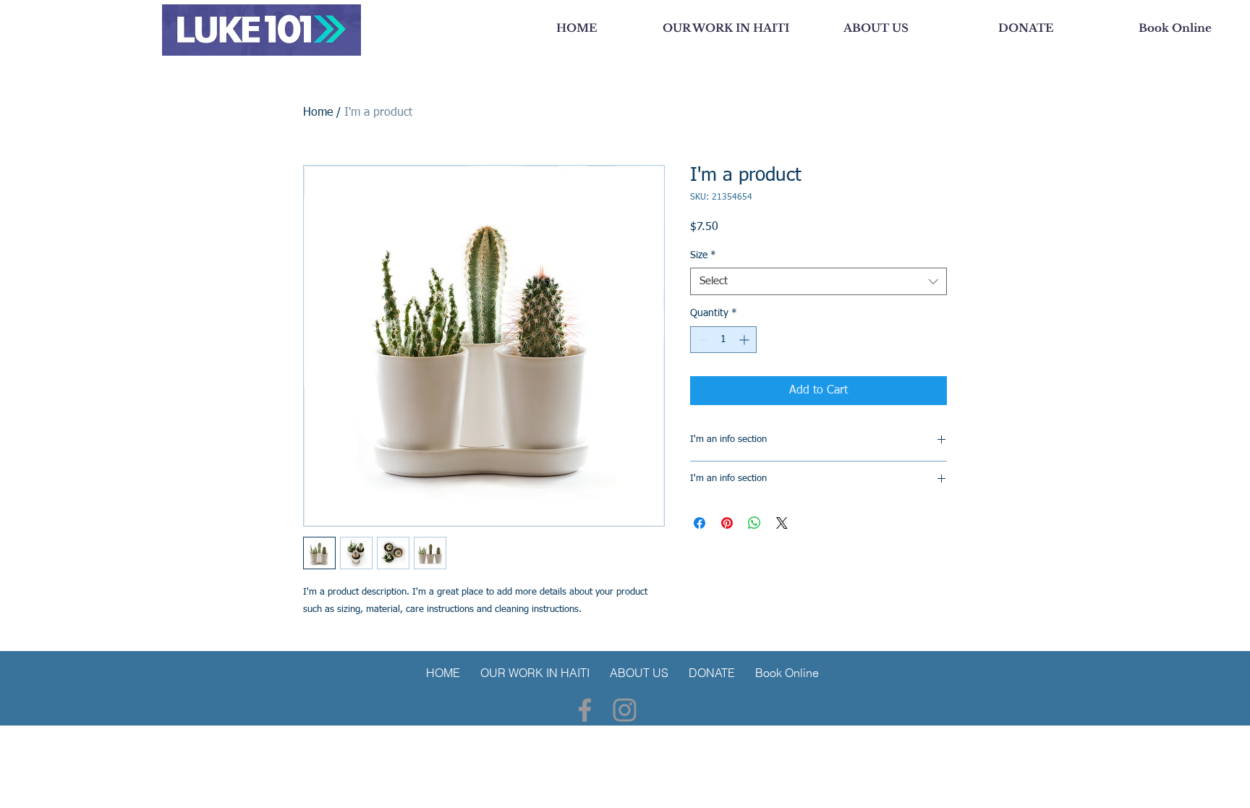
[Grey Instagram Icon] (624, 710)
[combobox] (818, 281)
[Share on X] (782, 523)
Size (703, 255)
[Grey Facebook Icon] (584, 710)
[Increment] (745, 339)
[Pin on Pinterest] (727, 523)
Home (318, 113)
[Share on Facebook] (699, 523)
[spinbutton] (723, 339)
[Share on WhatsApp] (754, 523)
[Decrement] (701, 339)
